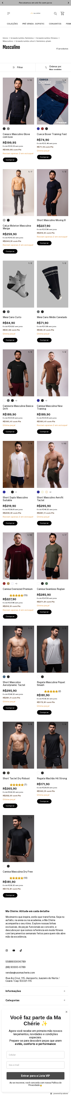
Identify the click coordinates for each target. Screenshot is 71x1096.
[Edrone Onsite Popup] (35, 548)
